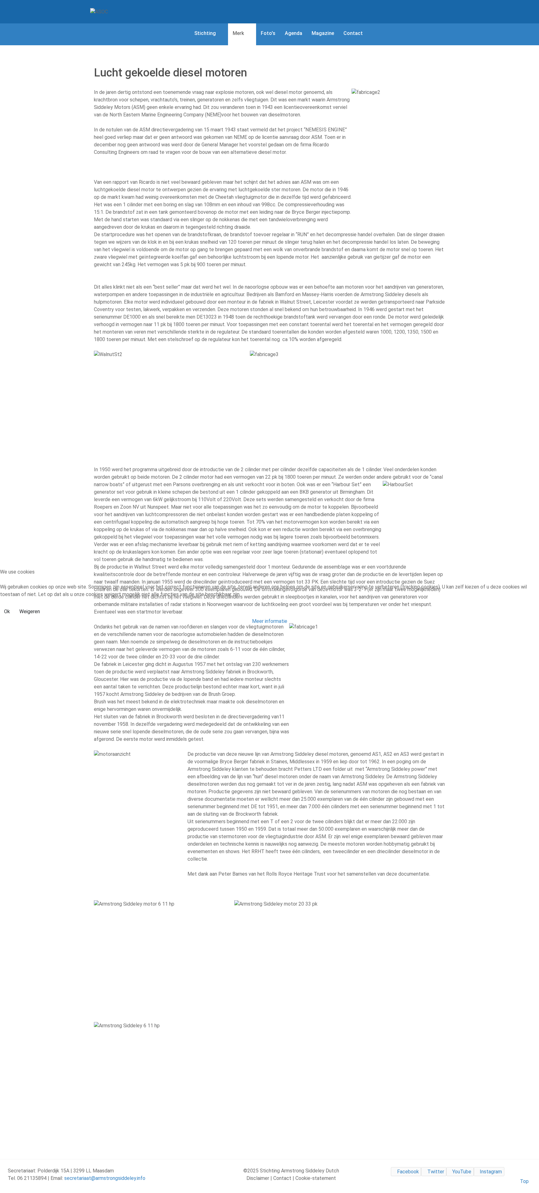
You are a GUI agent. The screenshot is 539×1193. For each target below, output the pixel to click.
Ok (7, 611)
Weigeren (29, 611)
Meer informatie (269, 621)
